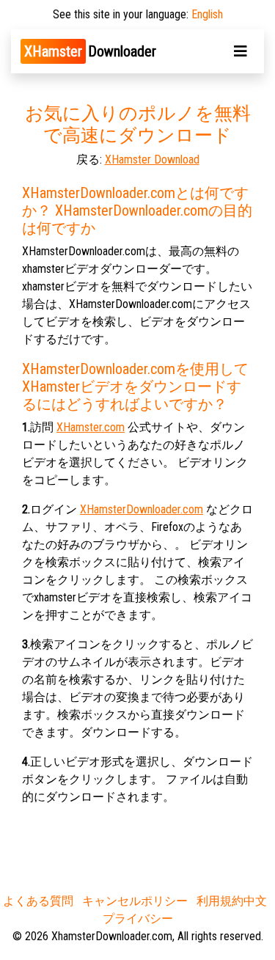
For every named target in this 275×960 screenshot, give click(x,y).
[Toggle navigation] (240, 51)
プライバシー (138, 919)
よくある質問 (38, 901)
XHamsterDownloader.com (141, 509)
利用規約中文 (232, 901)
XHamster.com (90, 427)
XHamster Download (152, 159)
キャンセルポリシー (135, 901)
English (207, 14)
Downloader (90, 51)
